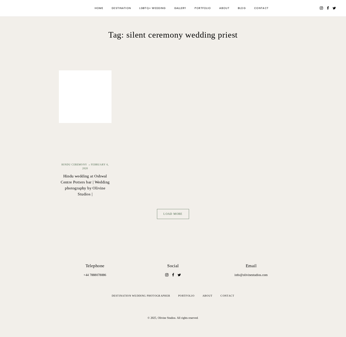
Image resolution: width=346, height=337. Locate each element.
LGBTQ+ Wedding (152, 8)
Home (99, 8)
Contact (261, 8)
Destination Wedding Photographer (141, 295)
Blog (242, 8)
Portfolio (203, 8)
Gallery (180, 8)
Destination (121, 8)
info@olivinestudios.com (251, 275)
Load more (173, 213)
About (224, 8)
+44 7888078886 (94, 275)
